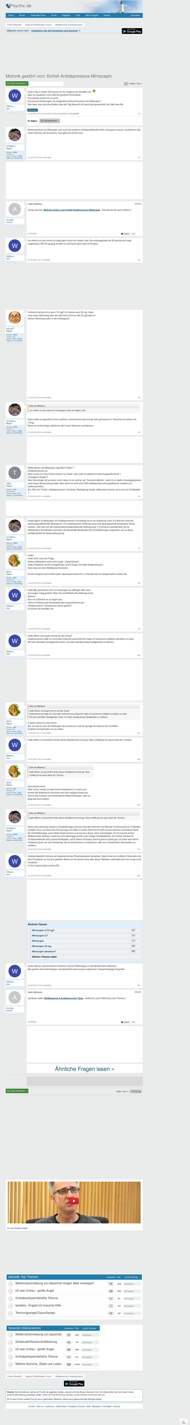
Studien (106, 15)
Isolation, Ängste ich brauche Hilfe (38, 1305)
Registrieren (134, 20)
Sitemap (116, 1406)
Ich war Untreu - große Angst (34, 1290)
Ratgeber (66, 15)
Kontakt (31, 1406)
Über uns (40, 1406)
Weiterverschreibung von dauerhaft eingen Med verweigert (54, 1283)
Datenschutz (61, 1406)
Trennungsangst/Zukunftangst (35, 1312)
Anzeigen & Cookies (76, 1406)
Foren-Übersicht (14, 1376)
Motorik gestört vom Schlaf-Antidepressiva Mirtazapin (59, 75)
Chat (78, 15)
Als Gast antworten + (17, 83)
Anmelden (135, 15)
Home (11, 15)
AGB (88, 1406)
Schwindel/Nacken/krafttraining (36, 1341)
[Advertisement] (84, 680)
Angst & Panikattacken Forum (38, 1376)
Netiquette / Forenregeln (102, 1406)
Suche (54, 15)
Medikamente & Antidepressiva (69, 1376)
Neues (22, 15)
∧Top (183, 1422)
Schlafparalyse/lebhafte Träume (36, 1298)
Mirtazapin (32, 110)
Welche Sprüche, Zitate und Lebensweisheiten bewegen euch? (57, 1363)
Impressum (50, 1406)
